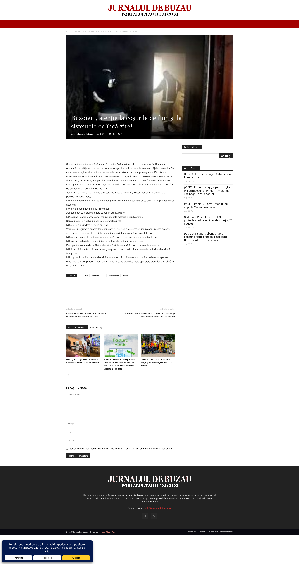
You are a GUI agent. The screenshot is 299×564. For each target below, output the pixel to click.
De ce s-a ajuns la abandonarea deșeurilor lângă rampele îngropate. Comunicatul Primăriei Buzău (206, 237)
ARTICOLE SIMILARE (77, 327)
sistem (125, 275)
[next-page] (73, 375)
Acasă (69, 31)
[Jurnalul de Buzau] (149, 10)
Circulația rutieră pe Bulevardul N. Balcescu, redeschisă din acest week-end (88, 315)
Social (77, 31)
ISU (103, 275)
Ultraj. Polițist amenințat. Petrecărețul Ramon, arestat (207, 176)
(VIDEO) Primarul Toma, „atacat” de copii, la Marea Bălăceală (206, 205)
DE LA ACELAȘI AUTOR (99, 327)
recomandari (114, 275)
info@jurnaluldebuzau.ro (158, 508)
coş (80, 275)
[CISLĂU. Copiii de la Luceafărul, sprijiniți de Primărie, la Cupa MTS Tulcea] (158, 345)
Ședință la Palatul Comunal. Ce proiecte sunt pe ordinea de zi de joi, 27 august (208, 220)
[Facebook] (89, 153)
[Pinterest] (104, 153)
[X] (97, 153)
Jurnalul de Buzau (85, 134)
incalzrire (95, 275)
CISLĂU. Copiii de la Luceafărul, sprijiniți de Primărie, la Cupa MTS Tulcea (156, 362)
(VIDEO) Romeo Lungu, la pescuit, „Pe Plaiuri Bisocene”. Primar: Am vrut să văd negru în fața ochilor (207, 191)
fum (86, 275)
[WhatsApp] (111, 153)
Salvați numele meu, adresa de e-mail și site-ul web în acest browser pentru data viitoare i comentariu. (122, 448)
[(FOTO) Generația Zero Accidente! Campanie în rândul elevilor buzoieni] (83, 345)
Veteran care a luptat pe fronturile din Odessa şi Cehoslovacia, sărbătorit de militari (150, 315)
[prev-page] (68, 375)
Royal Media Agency (109, 532)
